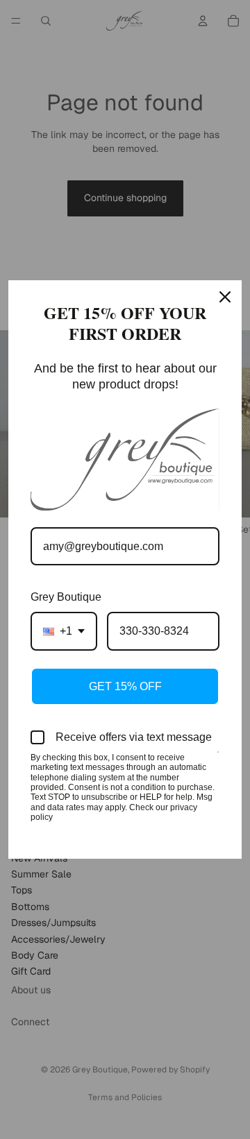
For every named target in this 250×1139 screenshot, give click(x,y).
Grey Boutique (66, 597)
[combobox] (64, 631)
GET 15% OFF (125, 686)
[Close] (225, 297)
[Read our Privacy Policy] (218, 759)
